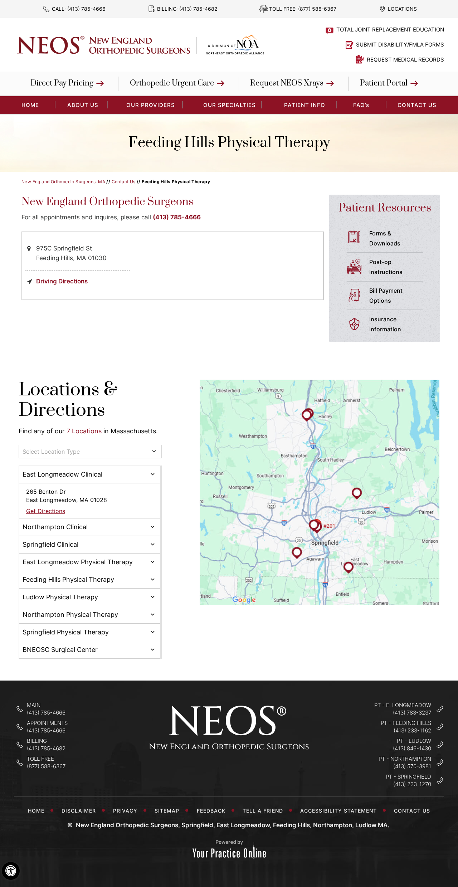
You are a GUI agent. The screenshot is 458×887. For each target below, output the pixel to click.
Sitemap (167, 811)
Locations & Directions (68, 400)
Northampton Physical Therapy (70, 614)
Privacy (125, 811)
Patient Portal (384, 83)
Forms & (384, 238)
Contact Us (417, 105)
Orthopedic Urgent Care (172, 83)
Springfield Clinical (50, 544)
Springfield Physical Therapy (66, 632)
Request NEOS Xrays (286, 83)
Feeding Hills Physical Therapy (68, 579)
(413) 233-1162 (412, 730)
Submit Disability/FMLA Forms (400, 44)
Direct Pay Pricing (61, 83)
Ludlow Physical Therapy (60, 597)
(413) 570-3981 (412, 766)
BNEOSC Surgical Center (60, 649)
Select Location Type (51, 451)
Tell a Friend (263, 811)
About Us (82, 105)
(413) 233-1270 (412, 784)
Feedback (211, 811)
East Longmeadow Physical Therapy (78, 562)
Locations (402, 9)
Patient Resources (384, 208)
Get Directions (45, 511)
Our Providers (150, 105)
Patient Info (304, 105)
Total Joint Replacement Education (390, 29)
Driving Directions (62, 281)
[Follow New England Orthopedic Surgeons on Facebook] (206, 771)
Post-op (386, 267)
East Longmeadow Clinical (62, 474)
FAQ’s (361, 105)
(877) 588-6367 (317, 9)
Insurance (385, 324)
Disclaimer (79, 811)
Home (36, 811)
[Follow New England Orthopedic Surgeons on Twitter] (229, 771)
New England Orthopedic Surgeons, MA (63, 181)
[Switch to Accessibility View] (11, 871)
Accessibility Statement (338, 811)
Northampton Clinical (55, 527)
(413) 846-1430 (412, 748)
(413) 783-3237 (412, 712)
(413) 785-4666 (86, 9)
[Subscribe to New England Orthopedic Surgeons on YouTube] (251, 771)
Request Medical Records (405, 59)
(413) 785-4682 (198, 9)
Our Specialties (229, 105)
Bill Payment (386, 295)
